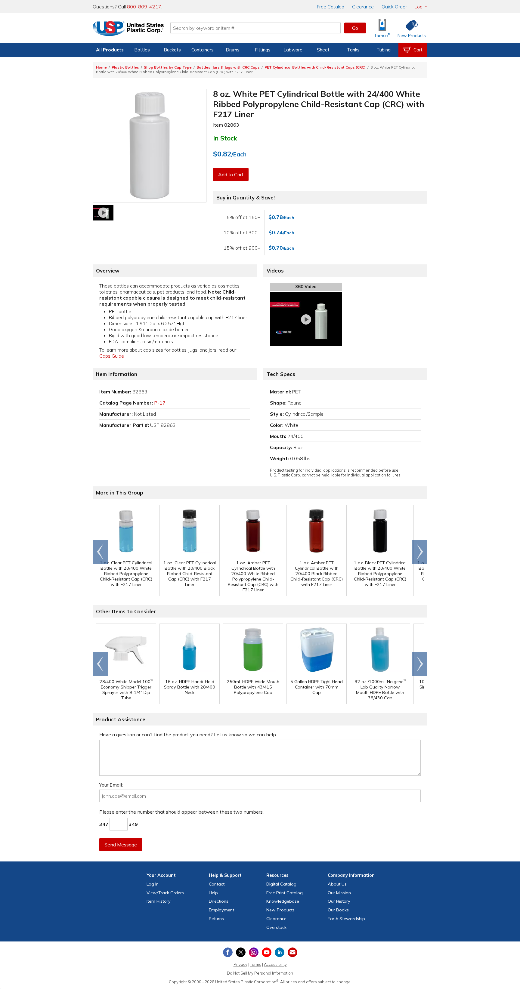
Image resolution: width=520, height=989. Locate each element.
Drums (233, 50)
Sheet (323, 50)
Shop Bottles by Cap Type (168, 67)
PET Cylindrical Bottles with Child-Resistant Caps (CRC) (315, 67)
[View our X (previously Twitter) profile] (241, 952)
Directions (218, 901)
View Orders (165, 892)
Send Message (120, 845)
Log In (421, 7)
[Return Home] (128, 29)
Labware (292, 50)
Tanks (353, 50)
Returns (216, 918)
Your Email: (111, 785)
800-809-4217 (144, 7)
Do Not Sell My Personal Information (260, 973)
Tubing (383, 50)
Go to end (100, 552)
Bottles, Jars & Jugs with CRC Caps (228, 67)
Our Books (338, 910)
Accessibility (275, 964)
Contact (216, 884)
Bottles (142, 50)
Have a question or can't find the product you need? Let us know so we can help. (188, 735)
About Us (337, 884)
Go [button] (355, 28)
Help (213, 892)
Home (101, 67)
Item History (159, 901)
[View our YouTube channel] (267, 952)
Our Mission (339, 892)
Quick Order (394, 7)
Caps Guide (111, 356)
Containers (202, 50)
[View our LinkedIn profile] (280, 952)
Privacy (240, 964)
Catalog (330, 7)
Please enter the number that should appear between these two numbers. (181, 812)
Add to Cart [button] (230, 174)
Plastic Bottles (125, 67)
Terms (255, 964)
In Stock (225, 138)
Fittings (263, 50)
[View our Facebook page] (228, 952)
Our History (339, 901)
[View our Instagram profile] (254, 952)
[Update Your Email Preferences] (292, 952)
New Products (280, 910)
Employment (221, 910)
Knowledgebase (282, 901)
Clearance (363, 7)
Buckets (172, 50)
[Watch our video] (103, 212)
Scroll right (420, 552)
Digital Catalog (281, 884)
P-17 (160, 403)
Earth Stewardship (346, 918)
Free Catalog (284, 892)
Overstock (276, 927)
